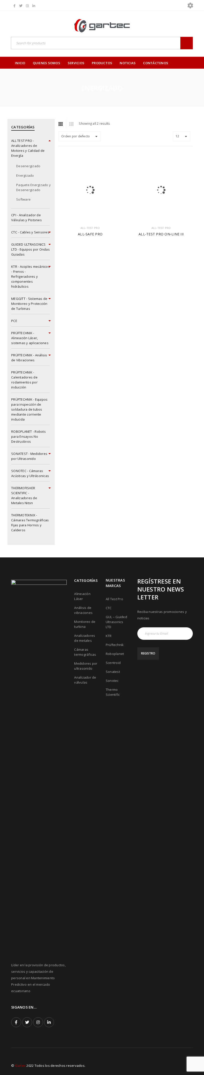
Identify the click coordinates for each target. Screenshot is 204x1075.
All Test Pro (114, 599)
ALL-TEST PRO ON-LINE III (161, 234)
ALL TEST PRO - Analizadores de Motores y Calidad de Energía (28, 148)
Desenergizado (28, 166)
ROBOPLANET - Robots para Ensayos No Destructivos (28, 436)
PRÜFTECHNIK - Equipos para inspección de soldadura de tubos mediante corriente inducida (29, 409)
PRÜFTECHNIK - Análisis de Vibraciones (29, 357)
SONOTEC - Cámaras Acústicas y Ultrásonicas (30, 473)
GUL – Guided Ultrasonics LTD (116, 622)
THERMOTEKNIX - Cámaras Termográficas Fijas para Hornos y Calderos (30, 522)
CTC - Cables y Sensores (30, 232)
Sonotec (112, 680)
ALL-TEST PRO (90, 228)
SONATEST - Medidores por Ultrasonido (29, 456)
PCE (14, 321)
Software (23, 199)
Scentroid (113, 662)
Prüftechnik (115, 645)
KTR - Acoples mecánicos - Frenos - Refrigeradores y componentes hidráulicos (30, 276)
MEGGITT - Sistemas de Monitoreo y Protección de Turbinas (29, 303)
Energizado (25, 175)
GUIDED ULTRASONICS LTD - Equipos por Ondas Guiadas (30, 249)
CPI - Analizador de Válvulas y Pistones (26, 217)
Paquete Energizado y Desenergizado (33, 187)
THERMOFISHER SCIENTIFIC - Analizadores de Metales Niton (24, 495)
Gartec (20, 1065)
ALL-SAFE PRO (90, 234)
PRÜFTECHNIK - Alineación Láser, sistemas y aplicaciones (30, 338)
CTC (109, 608)
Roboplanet (115, 653)
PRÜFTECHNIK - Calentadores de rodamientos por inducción (24, 379)
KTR (109, 636)
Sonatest (113, 671)
